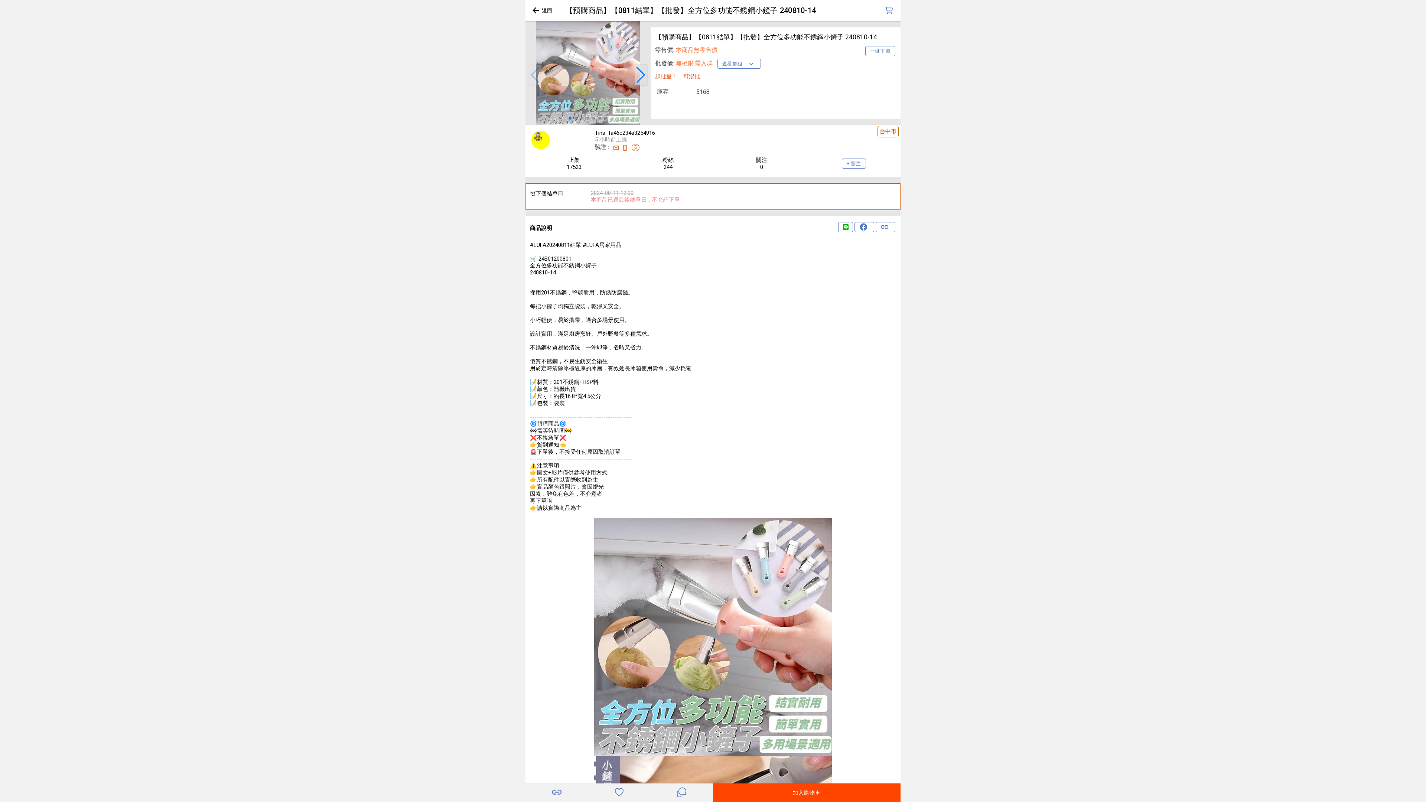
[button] (535, 75)
